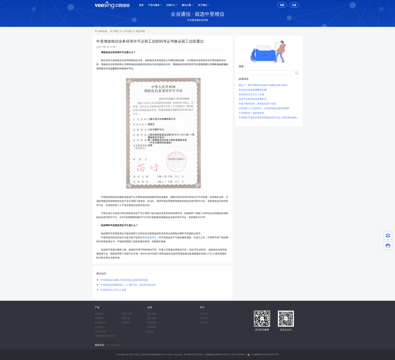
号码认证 (125, 318)
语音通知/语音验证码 (105, 336)
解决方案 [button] (187, 5)
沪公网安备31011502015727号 (265, 354)
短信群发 (99, 313)
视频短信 (99, 318)
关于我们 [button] (203, 5)
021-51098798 (114, 345)
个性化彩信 (100, 331)
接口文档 (151, 318)
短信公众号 (126, 313)
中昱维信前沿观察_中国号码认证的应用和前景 (124, 280)
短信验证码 (100, 322)
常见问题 (151, 322)
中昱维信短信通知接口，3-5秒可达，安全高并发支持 (128, 284)
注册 (294, 5)
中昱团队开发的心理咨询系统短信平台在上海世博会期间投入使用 (272, 117)
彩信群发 (99, 327)
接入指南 (151, 313)
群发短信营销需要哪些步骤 (252, 89)
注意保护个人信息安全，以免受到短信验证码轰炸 (264, 108)
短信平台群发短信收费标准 (252, 99)
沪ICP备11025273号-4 (194, 354)
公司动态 (127, 31)
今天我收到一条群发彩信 (251, 112)
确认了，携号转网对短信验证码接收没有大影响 (263, 85)
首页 (141, 5)
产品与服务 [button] (154, 5)
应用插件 (151, 327)
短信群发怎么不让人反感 (113, 289)
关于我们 (114, 31)
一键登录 (125, 322)
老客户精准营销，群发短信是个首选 (257, 103)
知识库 (150, 331)
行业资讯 (204, 322)
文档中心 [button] (171, 5)
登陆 (282, 5)
